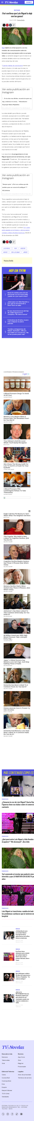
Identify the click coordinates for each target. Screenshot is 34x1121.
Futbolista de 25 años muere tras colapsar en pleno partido (18, 321)
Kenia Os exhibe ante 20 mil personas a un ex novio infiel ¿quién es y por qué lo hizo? (18, 294)
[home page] (11, 2)
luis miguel (6, 248)
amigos (25, 252)
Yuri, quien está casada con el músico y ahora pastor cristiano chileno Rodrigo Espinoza (16, 230)
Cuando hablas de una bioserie (12, 66)
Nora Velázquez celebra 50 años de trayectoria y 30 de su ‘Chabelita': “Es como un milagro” (23, 976)
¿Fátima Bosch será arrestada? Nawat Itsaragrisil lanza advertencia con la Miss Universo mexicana (23, 934)
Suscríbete (29, 2)
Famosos (5, 799)
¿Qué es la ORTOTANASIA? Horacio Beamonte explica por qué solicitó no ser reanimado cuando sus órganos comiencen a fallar (22, 997)
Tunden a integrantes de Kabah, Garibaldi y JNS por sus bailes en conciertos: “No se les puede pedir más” (18, 331)
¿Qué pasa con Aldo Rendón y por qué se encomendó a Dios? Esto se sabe (18, 303)
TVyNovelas (18, 1006)
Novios (5, 252)
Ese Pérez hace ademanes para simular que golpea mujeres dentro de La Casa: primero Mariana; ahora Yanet (22, 955)
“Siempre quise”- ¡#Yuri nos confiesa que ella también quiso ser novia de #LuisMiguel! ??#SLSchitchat (15, 187)
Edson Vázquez (19, 982)
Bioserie (22, 248)
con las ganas (15, 252)
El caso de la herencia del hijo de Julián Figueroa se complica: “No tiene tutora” (18, 312)
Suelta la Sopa (24, 194)
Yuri (3, 48)
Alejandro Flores (19, 942)
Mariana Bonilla (20, 20)
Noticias (17, 10)
